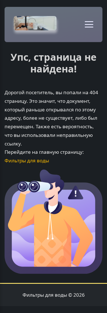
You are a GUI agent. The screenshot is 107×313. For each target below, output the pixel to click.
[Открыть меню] (89, 24)
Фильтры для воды (27, 160)
